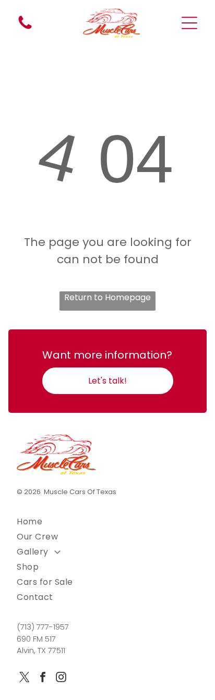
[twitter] (24, 678)
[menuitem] (107, 521)
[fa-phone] (25, 28)
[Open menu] (189, 23)
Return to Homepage (107, 297)
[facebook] (43, 678)
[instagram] (61, 678)
